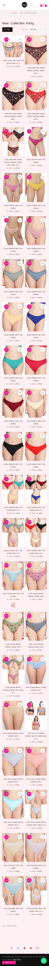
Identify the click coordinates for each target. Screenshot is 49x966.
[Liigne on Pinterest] (24, 948)
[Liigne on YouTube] (31, 948)
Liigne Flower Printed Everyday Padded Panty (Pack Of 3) (13, 690)
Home (14, 13)
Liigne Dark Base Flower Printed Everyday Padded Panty (36, 70)
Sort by (24, 29)
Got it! (9, 962)
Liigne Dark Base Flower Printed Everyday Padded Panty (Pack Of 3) (13, 162)
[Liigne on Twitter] (18, 948)
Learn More (17, 959)
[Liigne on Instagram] (37, 948)
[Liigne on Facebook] (12, 948)
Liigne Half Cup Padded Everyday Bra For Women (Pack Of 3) (36, 736)
